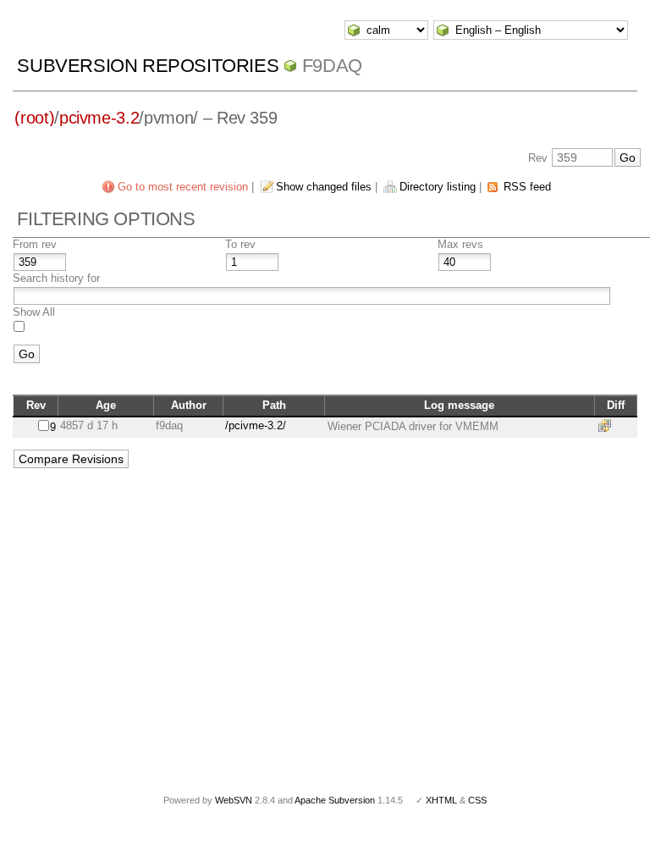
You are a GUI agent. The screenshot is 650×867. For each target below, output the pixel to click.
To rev (240, 244)
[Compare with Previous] (608, 425)
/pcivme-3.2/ (255, 425)
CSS (477, 800)
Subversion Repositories (147, 65)
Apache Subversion (335, 800)
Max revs (460, 244)
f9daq (332, 65)
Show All (34, 312)
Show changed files (324, 186)
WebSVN (233, 800)
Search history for (56, 278)
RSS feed (527, 186)
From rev (35, 244)
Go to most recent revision (183, 186)
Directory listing (437, 186)
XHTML (441, 800)
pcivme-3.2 (99, 117)
